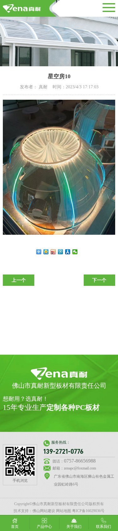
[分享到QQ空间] (46, 251)
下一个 (99, 280)
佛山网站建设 (43, 511)
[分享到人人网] (67, 251)
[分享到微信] (75, 251)
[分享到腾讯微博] (60, 251)
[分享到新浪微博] (53, 251)
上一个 (19, 280)
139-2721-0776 (63, 451)
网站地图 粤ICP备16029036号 (80, 511)
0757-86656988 (80, 460)
